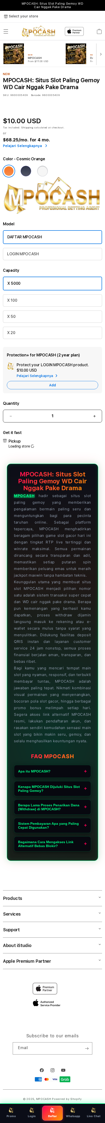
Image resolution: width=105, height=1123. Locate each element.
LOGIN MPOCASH (23, 254)
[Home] (39, 31)
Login (32, 1116)
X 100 (12, 300)
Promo (11, 1116)
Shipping (27, 127)
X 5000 (14, 283)
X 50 (11, 316)
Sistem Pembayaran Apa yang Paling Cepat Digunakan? (48, 825)
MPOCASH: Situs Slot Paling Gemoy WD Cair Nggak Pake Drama (53, 5)
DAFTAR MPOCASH (24, 237)
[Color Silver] (42, 171)
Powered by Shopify (67, 1099)
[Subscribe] (86, 1048)
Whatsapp (73, 1116)
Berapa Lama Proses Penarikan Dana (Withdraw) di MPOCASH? (48, 807)
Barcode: (36, 95)
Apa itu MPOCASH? (34, 771)
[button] (6, 31)
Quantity (11, 403)
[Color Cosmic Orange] (9, 171)
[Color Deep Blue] (26, 171)
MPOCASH (24, 495)
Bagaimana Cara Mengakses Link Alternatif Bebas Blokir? (46, 844)
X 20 (11, 332)
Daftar (52, 1116)
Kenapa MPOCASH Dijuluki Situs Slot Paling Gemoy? (49, 789)
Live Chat (93, 1116)
